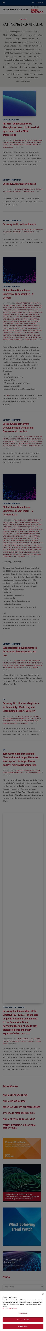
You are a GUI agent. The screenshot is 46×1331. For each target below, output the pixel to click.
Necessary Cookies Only (23, 1320)
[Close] (43, 1294)
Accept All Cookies (23, 1327)
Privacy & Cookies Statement (10, 1309)
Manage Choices (23, 1313)
